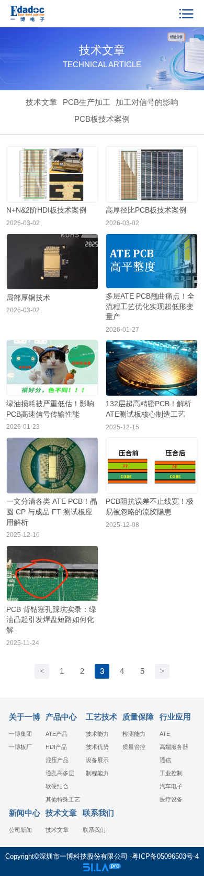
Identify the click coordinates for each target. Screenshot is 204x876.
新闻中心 (24, 812)
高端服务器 (174, 747)
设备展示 (97, 760)
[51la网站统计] (102, 867)
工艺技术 (101, 716)
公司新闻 (20, 830)
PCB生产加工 (86, 102)
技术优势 (97, 747)
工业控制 (171, 773)
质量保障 (138, 716)
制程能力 (97, 773)
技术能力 (97, 734)
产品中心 (61, 716)
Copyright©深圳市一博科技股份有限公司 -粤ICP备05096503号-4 (102, 856)
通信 (165, 760)
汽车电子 (171, 786)
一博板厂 (20, 747)
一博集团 (20, 734)
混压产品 (57, 760)
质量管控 (133, 747)
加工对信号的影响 (147, 102)
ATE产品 (56, 734)
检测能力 (133, 734)
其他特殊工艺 (63, 799)
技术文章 (41, 102)
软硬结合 (57, 786)
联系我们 (98, 812)
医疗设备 (171, 799)
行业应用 (175, 716)
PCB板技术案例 (102, 119)
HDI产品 (56, 747)
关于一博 (24, 716)
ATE (165, 734)
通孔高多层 (60, 773)
